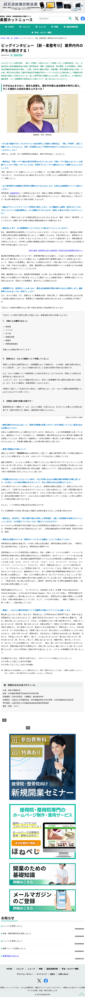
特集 (56, 26)
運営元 (52, 974)
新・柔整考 (15, 38)
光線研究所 (14, 193)
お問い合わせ (63, 974)
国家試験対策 (72, 26)
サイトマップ (42, 974)
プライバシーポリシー (25, 974)
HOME (11, 26)
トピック (26, 26)
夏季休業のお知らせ (11, 956)
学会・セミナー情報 (43, 32)
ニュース (42, 26)
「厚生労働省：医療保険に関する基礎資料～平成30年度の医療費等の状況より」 (56, 250)
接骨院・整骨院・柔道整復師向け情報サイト (16, 18)
